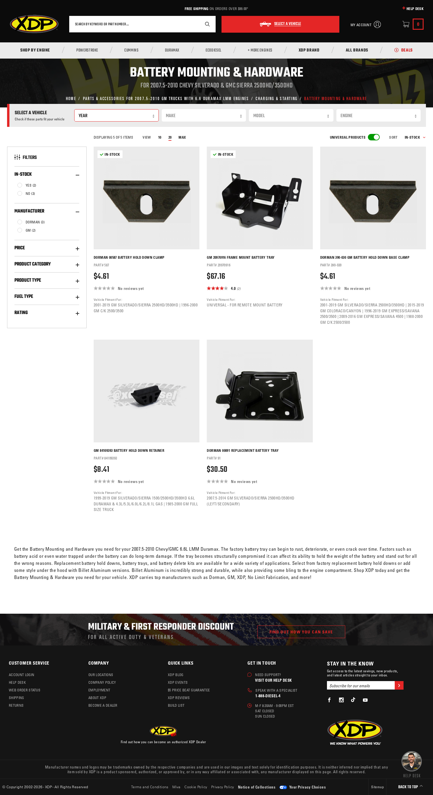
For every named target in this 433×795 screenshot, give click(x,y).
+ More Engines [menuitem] (260, 50)
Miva (176, 786)
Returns (16, 705)
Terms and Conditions (149, 786)
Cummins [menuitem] (131, 50)
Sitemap (377, 786)
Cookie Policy (195, 786)
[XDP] (34, 24)
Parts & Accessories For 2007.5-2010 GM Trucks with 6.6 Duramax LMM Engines (166, 98)
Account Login (21, 674)
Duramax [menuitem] (172, 50)
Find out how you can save (301, 631)
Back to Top (408, 787)
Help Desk (415, 8)
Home (71, 98)
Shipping (16, 697)
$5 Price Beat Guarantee (189, 690)
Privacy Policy (222, 786)
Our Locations (100, 674)
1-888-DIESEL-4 (267, 695)
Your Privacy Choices (307, 786)
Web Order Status (24, 690)
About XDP (97, 697)
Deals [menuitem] (407, 50)
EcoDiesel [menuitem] (214, 50)
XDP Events (178, 682)
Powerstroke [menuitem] (87, 50)
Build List (176, 705)
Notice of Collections (256, 786)
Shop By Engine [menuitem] (35, 50)
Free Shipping (196, 8)
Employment (99, 690)
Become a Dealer (103, 705)
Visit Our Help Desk (273, 680)
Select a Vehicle (287, 24)
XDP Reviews (179, 697)
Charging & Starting (277, 98)
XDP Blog (176, 674)
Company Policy (102, 682)
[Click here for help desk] (411, 763)
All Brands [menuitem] (357, 50)
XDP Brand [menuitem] (309, 50)
